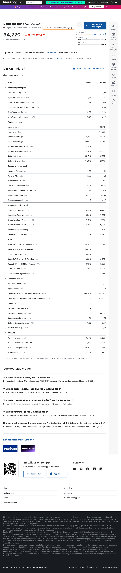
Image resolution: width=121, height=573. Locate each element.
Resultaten (79, 58)
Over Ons (68, 488)
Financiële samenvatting (11, 58)
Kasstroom (50, 58)
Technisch (64, 52)
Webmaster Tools (10, 503)
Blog (5, 488)
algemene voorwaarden (77, 567)
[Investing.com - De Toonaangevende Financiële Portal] (12, 2)
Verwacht (89, 58)
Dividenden (69, 58)
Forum (74, 52)
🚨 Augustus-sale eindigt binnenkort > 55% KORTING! (65, 2)
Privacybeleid (94, 567)
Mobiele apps (9, 493)
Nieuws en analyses (34, 52)
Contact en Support (72, 498)
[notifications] (111, 2)
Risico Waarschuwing (110, 567)
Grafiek (19, 52)
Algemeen (8, 52)
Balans (41, 58)
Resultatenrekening (30, 58)
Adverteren (68, 493)
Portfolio (7, 498)
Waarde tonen (99, 34)
